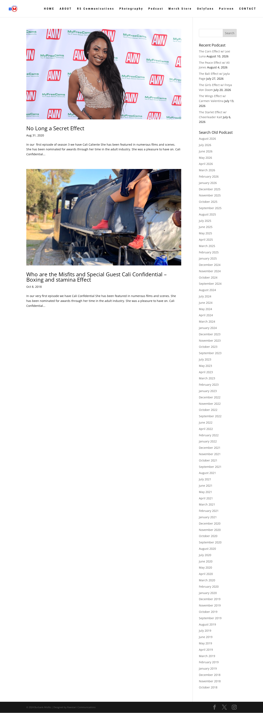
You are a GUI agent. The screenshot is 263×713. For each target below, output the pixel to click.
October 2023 (208, 347)
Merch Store (180, 8)
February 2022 (209, 435)
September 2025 (210, 208)
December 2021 (209, 448)
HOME (49, 8)
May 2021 (205, 492)
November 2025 (210, 195)
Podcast (155, 8)
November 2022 (210, 404)
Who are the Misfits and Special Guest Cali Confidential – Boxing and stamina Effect (96, 277)
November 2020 (210, 530)
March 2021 (207, 504)
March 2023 (207, 378)
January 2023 (208, 391)
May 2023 (205, 366)
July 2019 (205, 631)
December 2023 (209, 334)
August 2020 (207, 549)
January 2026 (208, 183)
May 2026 (205, 158)
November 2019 (210, 605)
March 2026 (207, 170)
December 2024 (209, 265)
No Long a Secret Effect (55, 128)
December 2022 (209, 397)
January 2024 (208, 328)
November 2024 (210, 271)
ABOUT (66, 8)
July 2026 (205, 145)
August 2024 (207, 290)
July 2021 (205, 479)
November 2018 (210, 681)
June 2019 (205, 637)
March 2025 (207, 246)
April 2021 (206, 498)
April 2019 (206, 650)
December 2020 (209, 523)
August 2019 (207, 624)
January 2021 (208, 517)
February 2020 (209, 586)
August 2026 (207, 139)
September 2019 (210, 618)
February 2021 (209, 511)
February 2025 (209, 252)
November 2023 (210, 340)
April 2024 (206, 315)
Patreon (226, 8)
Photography (131, 8)
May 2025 (205, 233)
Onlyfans (205, 8)
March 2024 (207, 321)
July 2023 (205, 359)
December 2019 (209, 599)
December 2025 (209, 189)
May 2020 (205, 567)
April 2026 (206, 164)
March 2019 (207, 656)
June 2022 (205, 422)
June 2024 (205, 303)
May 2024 (205, 309)
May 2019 (205, 643)
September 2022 (210, 416)
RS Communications (95, 8)
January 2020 (208, 593)
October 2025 (208, 202)
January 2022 (208, 441)
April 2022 (206, 429)
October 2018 (208, 687)
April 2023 (206, 372)
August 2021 (207, 473)
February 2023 (209, 385)
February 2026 (209, 176)
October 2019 (208, 612)
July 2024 (205, 296)
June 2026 (205, 151)
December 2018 (209, 675)
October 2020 (208, 536)
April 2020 (206, 574)
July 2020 (205, 555)
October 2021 (208, 460)
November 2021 (210, 454)
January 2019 (208, 668)
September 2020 (210, 542)
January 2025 (208, 258)
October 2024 (208, 277)
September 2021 (210, 467)
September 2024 (210, 284)
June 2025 (205, 227)
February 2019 (209, 662)
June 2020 (205, 561)
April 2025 (206, 239)
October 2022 (208, 410)
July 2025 (205, 221)
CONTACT (247, 8)
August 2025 (207, 214)
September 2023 (210, 353)
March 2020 (207, 580)
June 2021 (205, 485)
